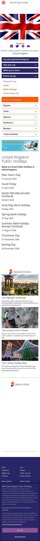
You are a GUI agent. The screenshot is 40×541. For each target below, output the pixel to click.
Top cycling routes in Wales (15, 330)
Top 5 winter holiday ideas (14, 363)
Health (6, 85)
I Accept (20, 530)
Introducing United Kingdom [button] (16, 59)
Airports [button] (7, 117)
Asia (21, 467)
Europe (33, 50)
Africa (4, 467)
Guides (25, 50)
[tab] (20, 59)
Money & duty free (11, 93)
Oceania (5, 476)
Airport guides (7, 481)
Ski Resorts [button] (8, 123)
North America (25, 473)
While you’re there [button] (11, 70)
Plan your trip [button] (9, 65)
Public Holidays (10, 89)
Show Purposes (20, 537)
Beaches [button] (7, 129)
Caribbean (5, 470)
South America (25, 476)
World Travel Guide (10, 50)
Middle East (6, 473)
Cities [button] (6, 111)
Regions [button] (6, 106)
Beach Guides (25, 481)
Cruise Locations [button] (10, 134)
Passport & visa (9, 81)
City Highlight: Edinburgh (14, 297)
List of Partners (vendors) (12, 525)
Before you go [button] (9, 76)
